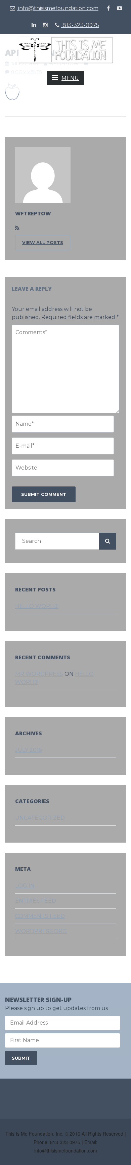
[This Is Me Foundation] (65, 49)
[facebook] (108, 8)
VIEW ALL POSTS (42, 242)
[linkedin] (34, 25)
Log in (25, 885)
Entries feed (35, 901)
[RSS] (17, 228)
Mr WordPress (39, 674)
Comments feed (40, 916)
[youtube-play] (120, 8)
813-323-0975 (80, 25)
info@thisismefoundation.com (57, 8)
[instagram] (45, 25)
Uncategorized (40, 818)
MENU (70, 78)
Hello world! (36, 606)
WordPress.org (41, 931)
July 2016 (28, 750)
